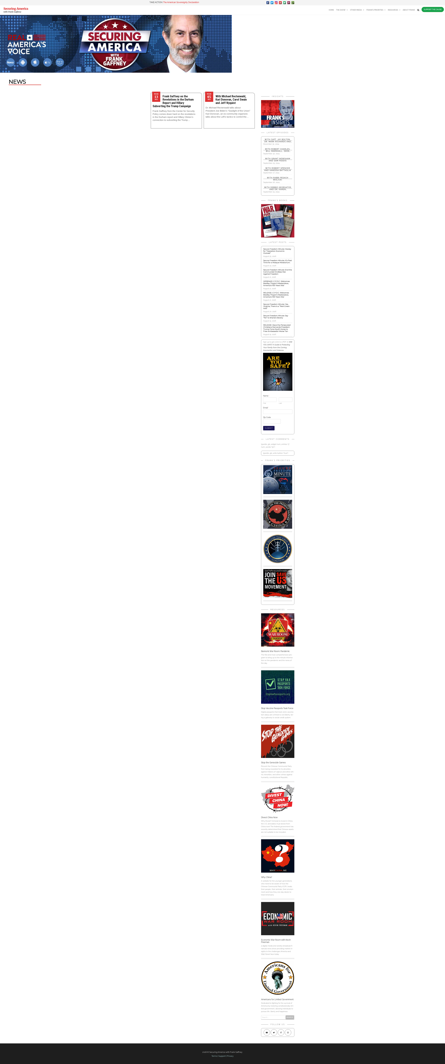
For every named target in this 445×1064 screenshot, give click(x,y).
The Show (340, 10)
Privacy (230, 1056)
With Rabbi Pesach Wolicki (277, 179)
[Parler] (288, 2)
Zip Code (267, 417)
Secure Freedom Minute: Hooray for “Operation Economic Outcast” (277, 251)
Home (331, 10)
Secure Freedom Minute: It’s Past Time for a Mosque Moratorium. (277, 261)
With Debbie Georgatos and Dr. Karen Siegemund (277, 188)
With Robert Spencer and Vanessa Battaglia (277, 169)
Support (222, 1056)
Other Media (356, 10)
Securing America (15, 9)
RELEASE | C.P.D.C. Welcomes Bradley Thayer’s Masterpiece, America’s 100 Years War (276, 295)
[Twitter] (271, 2)
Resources (393, 10)
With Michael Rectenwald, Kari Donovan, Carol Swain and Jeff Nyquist (231, 100)
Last (280, 403)
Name (266, 396)
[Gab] (284, 2)
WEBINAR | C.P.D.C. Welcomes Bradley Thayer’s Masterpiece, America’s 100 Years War (277, 283)
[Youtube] (267, 1032)
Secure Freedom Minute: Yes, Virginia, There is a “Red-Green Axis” (276, 306)
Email (266, 408)
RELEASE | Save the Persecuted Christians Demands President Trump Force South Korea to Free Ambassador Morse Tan (277, 328)
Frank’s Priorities (374, 10)
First (264, 403)
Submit (269, 428)
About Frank (409, 10)
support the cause (433, 9)
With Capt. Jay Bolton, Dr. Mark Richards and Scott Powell (277, 140)
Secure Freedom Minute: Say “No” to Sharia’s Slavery (275, 317)
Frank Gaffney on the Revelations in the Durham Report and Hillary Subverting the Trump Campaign (173, 101)
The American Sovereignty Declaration (181, 2)
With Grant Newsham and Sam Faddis (277, 160)
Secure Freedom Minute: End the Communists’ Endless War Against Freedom (277, 272)
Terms (214, 1056)
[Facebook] (267, 2)
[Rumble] (292, 2)
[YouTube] (280, 2)
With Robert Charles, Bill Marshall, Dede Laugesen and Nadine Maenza (277, 150)
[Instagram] (276, 2)
